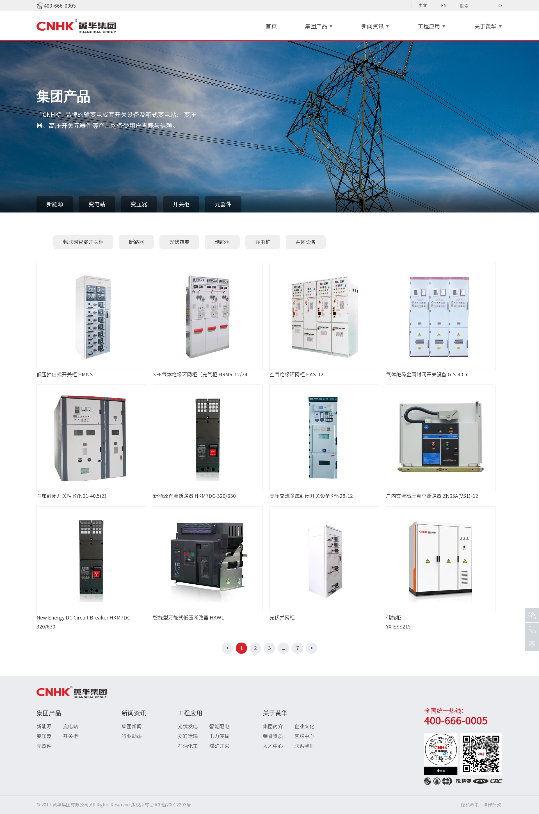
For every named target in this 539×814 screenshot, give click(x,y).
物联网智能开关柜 (83, 242)
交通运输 (188, 736)
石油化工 (188, 746)
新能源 (54, 204)
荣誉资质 (273, 736)
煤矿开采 (219, 746)
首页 (271, 26)
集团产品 (319, 26)
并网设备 (306, 242)
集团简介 (273, 726)
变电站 (96, 204)
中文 (423, 5)
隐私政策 (470, 804)
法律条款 (492, 804)
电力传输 (219, 736)
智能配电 (219, 726)
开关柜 (181, 204)
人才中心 (273, 746)
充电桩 (262, 242)
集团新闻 (132, 726)
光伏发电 (188, 726)
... (283, 647)
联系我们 (304, 746)
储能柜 (222, 242)
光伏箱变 (179, 242)
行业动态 (132, 736)
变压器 (139, 204)
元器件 (223, 204)
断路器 (136, 242)
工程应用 (432, 26)
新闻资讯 (375, 26)
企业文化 (304, 726)
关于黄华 (488, 26)
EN (444, 5)
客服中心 (304, 736)
